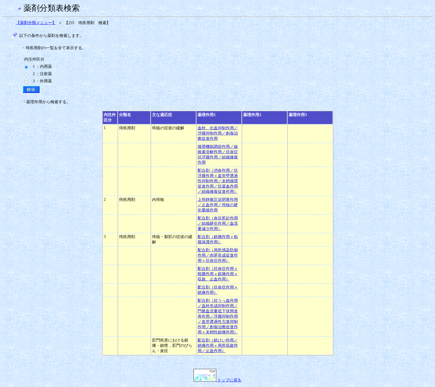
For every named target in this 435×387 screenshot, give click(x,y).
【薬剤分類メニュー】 (36, 23)
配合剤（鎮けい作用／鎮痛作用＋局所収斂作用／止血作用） (218, 345)
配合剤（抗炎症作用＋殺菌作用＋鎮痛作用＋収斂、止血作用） (218, 273)
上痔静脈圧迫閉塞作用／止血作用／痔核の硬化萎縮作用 (218, 204)
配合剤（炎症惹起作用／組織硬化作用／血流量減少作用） (218, 223)
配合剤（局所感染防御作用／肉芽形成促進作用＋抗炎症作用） (218, 255)
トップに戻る (228, 380)
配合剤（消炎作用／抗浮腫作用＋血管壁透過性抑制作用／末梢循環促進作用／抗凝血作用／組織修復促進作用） (218, 181)
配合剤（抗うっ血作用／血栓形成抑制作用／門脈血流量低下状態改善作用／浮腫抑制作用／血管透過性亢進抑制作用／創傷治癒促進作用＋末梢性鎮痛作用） (218, 316)
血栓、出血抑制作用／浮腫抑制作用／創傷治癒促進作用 (218, 133)
